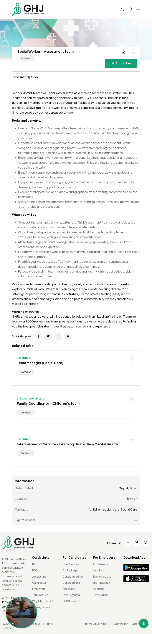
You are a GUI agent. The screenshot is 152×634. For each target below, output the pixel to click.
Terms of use (101, 594)
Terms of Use (40, 594)
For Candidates (74, 557)
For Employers (104, 557)
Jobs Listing (39, 576)
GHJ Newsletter (72, 601)
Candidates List (72, 582)
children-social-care (30, 398)
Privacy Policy (119, 623)
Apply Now (123, 63)
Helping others (41, 607)
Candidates (39, 582)
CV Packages (71, 570)
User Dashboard (72, 564)
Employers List (102, 576)
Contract (26, 58)
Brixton (132, 499)
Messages (69, 588)
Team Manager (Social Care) (40, 363)
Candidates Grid (73, 576)
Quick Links (40, 557)
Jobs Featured (71, 594)
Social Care (129, 509)
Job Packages (101, 582)
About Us (98, 588)
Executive (23, 357)
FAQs (35, 570)
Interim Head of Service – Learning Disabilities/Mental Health (67, 444)
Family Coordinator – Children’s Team (48, 403)
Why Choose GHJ (43, 601)
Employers (38, 588)
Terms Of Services (96, 623)
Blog (35, 564)
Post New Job (101, 564)
